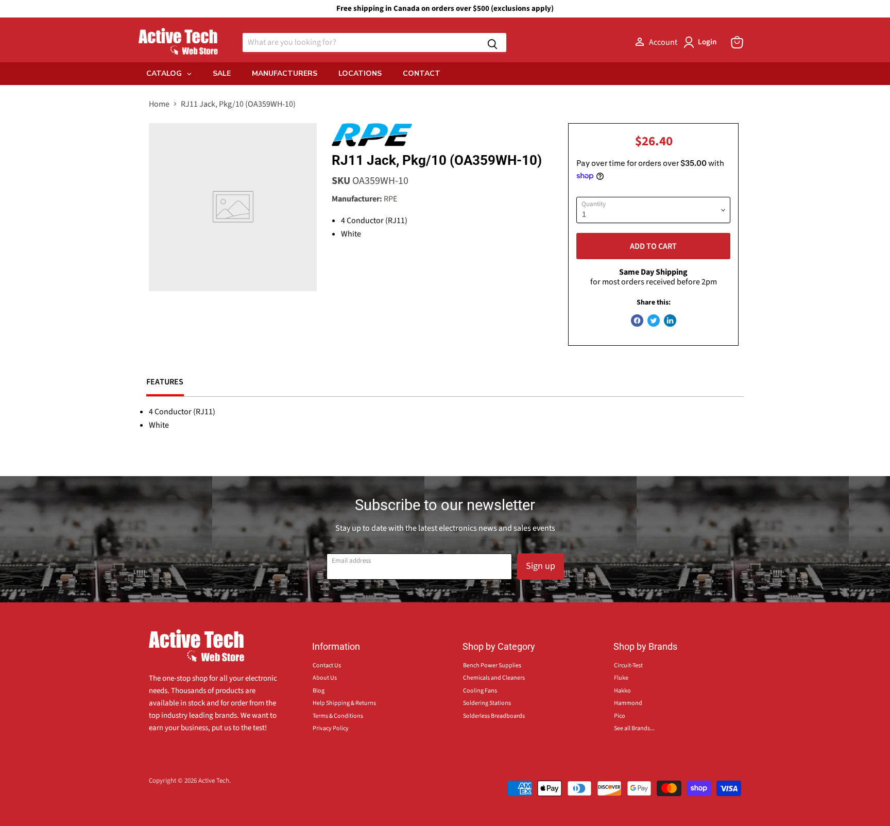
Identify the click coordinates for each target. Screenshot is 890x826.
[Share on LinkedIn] (670, 320)
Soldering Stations (487, 703)
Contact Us (327, 665)
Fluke (621, 677)
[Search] (492, 42)
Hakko (622, 690)
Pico (619, 716)
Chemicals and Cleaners (494, 677)
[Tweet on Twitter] (653, 320)
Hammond (628, 703)
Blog (318, 690)
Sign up (540, 566)
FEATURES (165, 381)
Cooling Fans (480, 690)
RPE (390, 199)
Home (159, 104)
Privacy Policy (331, 728)
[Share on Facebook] (637, 320)
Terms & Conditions (338, 716)
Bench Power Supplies (492, 665)
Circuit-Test (628, 665)
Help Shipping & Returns (344, 703)
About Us (325, 677)
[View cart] (737, 42)
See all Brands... (634, 728)
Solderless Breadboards (494, 716)
